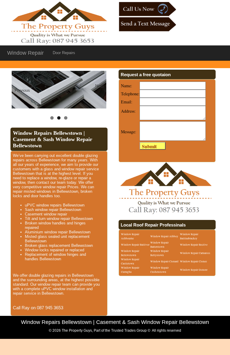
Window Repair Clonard (164, 261)
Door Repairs (64, 53)
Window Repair (25, 53)
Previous (22, 90)
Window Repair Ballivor (135, 245)
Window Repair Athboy (164, 236)
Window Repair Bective (194, 245)
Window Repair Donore (194, 270)
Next (99, 86)
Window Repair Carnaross (195, 253)
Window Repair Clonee (193, 261)
